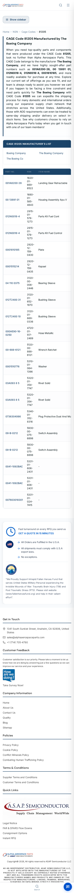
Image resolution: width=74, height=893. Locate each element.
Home (6, 31)
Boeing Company (16, 153)
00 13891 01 (12, 199)
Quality (7, 717)
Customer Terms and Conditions (21, 782)
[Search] (60, 5)
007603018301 (14, 499)
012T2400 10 (13, 316)
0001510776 (12, 366)
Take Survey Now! (13, 685)
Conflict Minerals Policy (16, 754)
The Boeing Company (51, 153)
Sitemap (7, 727)
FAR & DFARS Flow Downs (17, 828)
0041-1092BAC (14, 466)
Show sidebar (18, 19)
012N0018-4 (13, 216)
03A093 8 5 (12, 383)
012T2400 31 (13, 299)
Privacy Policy (11, 744)
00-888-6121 (13, 349)
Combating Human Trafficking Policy (23, 759)
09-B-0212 (12, 433)
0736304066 (13, 416)
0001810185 (12, 249)
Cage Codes (28, 31)
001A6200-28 (14, 183)
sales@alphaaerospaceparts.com (25, 637)
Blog (5, 722)
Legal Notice (10, 823)
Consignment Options (15, 833)
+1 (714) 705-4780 (17, 642)
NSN (15, 31)
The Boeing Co (15, 158)
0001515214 (12, 266)
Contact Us (9, 712)
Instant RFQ (9, 838)
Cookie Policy (10, 749)
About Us (8, 707)
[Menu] (68, 5)
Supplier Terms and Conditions (20, 777)
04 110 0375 (12, 283)
